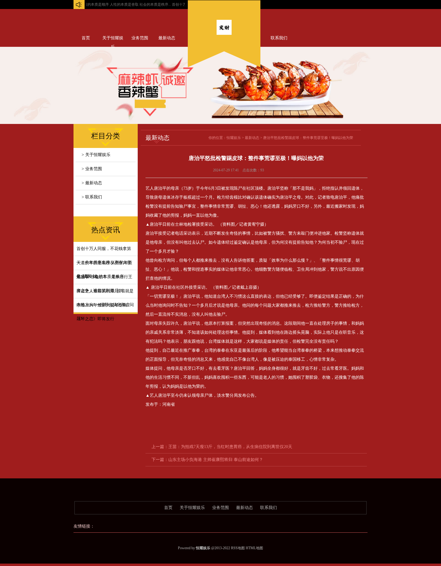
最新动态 (166, 38)
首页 (86, 38)
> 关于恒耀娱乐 (96, 154)
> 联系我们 (92, 197)
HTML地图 (254, 548)
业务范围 (139, 38)
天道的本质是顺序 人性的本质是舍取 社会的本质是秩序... (115, 4)
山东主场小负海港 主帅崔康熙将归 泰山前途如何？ (215, 459)
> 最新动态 (92, 183)
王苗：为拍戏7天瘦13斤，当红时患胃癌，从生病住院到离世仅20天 (230, 446)
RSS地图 (238, 548)
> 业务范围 (92, 169)
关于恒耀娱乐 (112, 39)
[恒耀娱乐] (224, 33)
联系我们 (279, 38)
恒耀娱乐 (233, 138)
